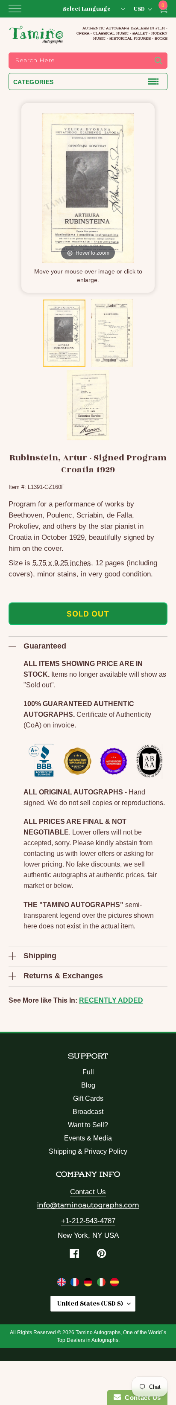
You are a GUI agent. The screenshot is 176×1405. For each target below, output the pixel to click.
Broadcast (88, 1111)
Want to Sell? (88, 1125)
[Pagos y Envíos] (114, 1284)
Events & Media (88, 1138)
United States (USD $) (90, 1304)
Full (88, 1072)
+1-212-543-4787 (88, 1221)
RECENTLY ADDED (111, 1000)
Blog (88, 1085)
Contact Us (88, 1192)
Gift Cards (88, 1098)
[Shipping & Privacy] (62, 1284)
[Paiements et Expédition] (75, 1284)
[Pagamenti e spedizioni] (102, 1284)
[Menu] (15, 8)
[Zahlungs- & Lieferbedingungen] (89, 1284)
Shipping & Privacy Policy (88, 1151)
